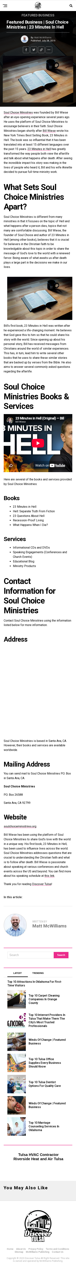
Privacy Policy (35, 1249)
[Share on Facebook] (26, 49)
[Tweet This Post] (33, 49)
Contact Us (57, 1252)
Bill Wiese (49, 130)
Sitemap (19, 1252)
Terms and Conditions (57, 1249)
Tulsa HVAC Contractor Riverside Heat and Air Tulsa (38, 1157)
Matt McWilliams (42, 37)
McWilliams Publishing (37, 1252)
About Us (21, 1249)
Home (10, 1249)
